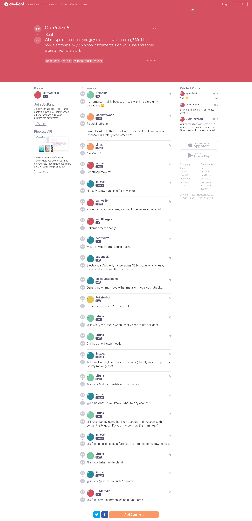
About (183, 168)
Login (225, 4)
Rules (203, 168)
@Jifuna (92, 362)
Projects (205, 171)
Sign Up (240, 4)
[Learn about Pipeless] (53, 145)
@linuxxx (92, 325)
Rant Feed (34, 4)
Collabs (75, 4)
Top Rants (49, 4)
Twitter (204, 189)
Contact (184, 185)
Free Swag (185, 178)
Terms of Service (206, 197)
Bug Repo (206, 175)
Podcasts (206, 182)
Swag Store (186, 175)
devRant (184, 194)
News (183, 171)
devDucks (185, 182)
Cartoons (205, 178)
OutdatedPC (58, 28)
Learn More (43, 172)
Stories (63, 4)
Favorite (151, 60)
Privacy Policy (187, 197)
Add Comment (134, 514)
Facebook (206, 185)
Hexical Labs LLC (206, 194)
